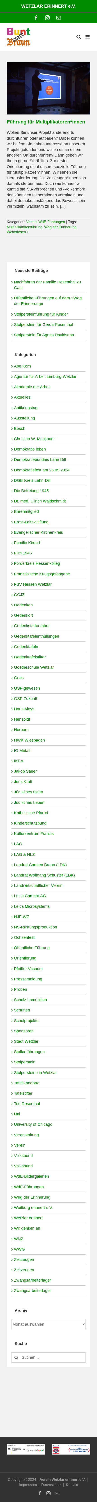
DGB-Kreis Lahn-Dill (32, 480)
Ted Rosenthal (27, 1103)
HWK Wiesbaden (29, 740)
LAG (18, 844)
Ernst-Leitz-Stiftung (31, 522)
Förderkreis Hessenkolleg (37, 563)
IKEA (18, 761)
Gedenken (23, 605)
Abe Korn (22, 366)
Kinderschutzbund (30, 823)
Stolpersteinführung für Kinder (41, 314)
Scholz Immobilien (30, 1000)
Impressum (28, 1485)
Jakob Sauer (25, 771)
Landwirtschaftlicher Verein (38, 885)
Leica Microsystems (32, 906)
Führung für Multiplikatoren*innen (46, 122)
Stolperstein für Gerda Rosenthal (43, 324)
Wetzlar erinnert (28, 1218)
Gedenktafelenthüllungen (36, 636)
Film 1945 (23, 553)
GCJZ (19, 594)
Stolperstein (24, 1062)
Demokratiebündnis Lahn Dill (40, 459)
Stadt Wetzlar (26, 1041)
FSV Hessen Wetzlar (33, 584)
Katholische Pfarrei (31, 813)
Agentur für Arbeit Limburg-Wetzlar (45, 376)
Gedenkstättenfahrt (31, 625)
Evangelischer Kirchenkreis (38, 532)
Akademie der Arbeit (32, 387)
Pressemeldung (28, 979)
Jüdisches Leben (29, 802)
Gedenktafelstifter (30, 657)
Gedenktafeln (26, 646)
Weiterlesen (16, 232)
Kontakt (72, 1485)
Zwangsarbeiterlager (32, 1280)
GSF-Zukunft (25, 698)
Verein (31, 222)
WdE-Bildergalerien (31, 1176)
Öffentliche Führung (32, 948)
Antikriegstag (25, 408)
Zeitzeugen (24, 1259)
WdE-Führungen (51, 222)
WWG (19, 1249)
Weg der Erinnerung (60, 227)
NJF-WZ (21, 917)
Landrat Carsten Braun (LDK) (40, 865)
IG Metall (22, 750)
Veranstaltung (26, 1135)
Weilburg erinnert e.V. (33, 1207)
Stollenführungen (29, 1051)
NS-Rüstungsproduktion (35, 927)
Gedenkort (23, 615)
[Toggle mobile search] (78, 36)
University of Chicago (33, 1124)
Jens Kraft (23, 781)
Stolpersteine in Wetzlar (35, 1072)
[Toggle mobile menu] (87, 36)
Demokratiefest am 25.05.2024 (41, 470)
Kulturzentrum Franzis (34, 833)
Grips (19, 677)
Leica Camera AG (30, 896)
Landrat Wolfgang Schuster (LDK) (44, 875)
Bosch (19, 428)
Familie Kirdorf (27, 542)
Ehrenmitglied (26, 511)
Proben (20, 989)
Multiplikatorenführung (24, 227)
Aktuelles (22, 397)
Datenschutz (51, 1485)
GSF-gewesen (27, 688)
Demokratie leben (30, 449)
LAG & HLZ (24, 854)
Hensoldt (22, 719)
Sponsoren (24, 1031)
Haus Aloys (24, 709)
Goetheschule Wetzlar (34, 667)
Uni (17, 1114)
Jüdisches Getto (28, 792)
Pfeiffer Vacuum (28, 968)
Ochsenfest (24, 937)
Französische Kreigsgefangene (42, 574)
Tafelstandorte (26, 1083)
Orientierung (25, 958)
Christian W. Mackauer (34, 439)
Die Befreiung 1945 (31, 491)
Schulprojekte (26, 1020)
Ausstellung (24, 418)
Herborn (21, 729)
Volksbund (23, 1155)
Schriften (22, 1010)
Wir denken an (27, 1228)
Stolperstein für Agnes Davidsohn (44, 335)
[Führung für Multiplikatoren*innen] (48, 88)
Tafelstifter (23, 1093)
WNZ (18, 1239)
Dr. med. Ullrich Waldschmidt (40, 501)
